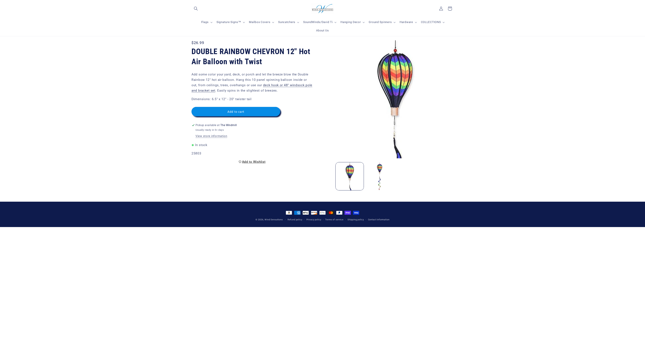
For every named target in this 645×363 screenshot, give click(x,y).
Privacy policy (313, 219)
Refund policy (295, 219)
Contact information (379, 219)
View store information (211, 136)
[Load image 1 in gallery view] (350, 176)
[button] (195, 8)
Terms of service (334, 219)
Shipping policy (356, 219)
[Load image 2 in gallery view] (380, 176)
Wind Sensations (274, 219)
